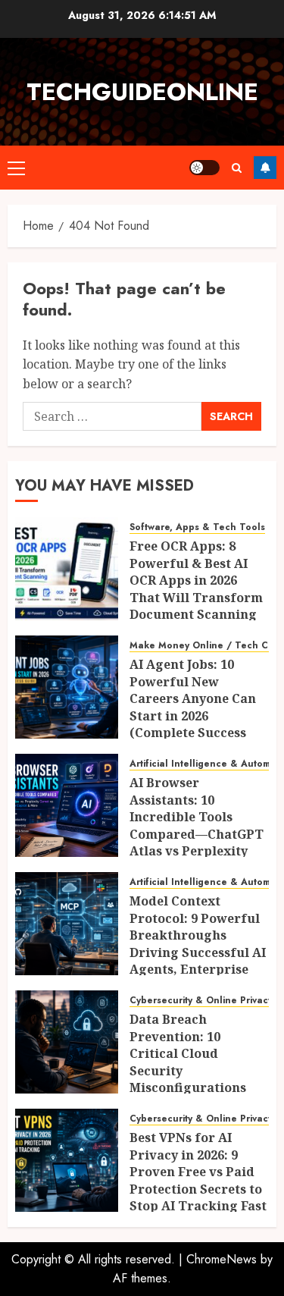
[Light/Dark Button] (204, 167)
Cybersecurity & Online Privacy (201, 1000)
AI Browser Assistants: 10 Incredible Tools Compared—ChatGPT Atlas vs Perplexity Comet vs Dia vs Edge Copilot (197, 833)
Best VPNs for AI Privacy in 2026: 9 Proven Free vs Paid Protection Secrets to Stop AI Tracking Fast (198, 1171)
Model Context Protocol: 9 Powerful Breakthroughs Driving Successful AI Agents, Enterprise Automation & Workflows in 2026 (198, 952)
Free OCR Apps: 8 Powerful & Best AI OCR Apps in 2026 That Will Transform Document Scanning (196, 580)
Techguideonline (142, 91)
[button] (16, 167)
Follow (265, 167)
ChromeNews (221, 1259)
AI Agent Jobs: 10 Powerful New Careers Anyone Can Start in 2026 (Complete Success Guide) (193, 707)
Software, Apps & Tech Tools (197, 527)
